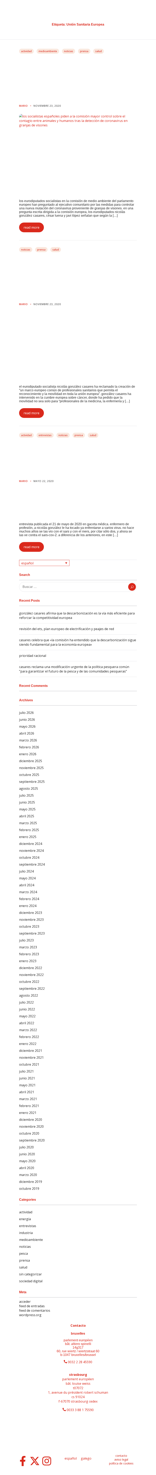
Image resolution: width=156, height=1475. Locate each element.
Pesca (23, 1253)
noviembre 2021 (31, 1057)
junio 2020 (27, 1154)
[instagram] (47, 1461)
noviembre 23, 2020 (47, 106)
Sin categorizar (30, 1274)
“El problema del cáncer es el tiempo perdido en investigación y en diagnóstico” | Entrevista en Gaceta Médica (77, 458)
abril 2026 (26, 733)
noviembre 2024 (31, 850)
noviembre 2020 (31, 1126)
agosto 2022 (28, 995)
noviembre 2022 (31, 975)
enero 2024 (27, 906)
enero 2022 (27, 1043)
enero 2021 (27, 1112)
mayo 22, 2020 (44, 481)
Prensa (84, 51)
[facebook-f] (23, 1461)
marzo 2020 (28, 1175)
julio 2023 (26, 940)
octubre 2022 (29, 981)
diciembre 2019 (30, 1181)
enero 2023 (27, 961)
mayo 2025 (27, 809)
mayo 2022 (27, 1016)
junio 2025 (27, 802)
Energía (25, 1219)
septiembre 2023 (32, 933)
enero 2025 (27, 837)
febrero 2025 (29, 830)
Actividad (26, 51)
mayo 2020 (27, 1161)
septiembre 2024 (32, 864)
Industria (26, 1233)
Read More (31, 227)
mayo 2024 (27, 878)
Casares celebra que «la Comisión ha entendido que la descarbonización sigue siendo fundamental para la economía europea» (77, 642)
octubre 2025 (29, 774)
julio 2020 (26, 1147)
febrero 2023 (29, 954)
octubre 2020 (29, 1133)
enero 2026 (27, 754)
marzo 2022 (28, 1030)
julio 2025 (26, 795)
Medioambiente (48, 51)
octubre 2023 (29, 926)
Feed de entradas (32, 1306)
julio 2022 (26, 1002)
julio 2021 (26, 1071)
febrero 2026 (29, 747)
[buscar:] (78, 587)
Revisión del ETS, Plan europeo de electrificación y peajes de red (66, 629)
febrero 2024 (29, 899)
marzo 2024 (28, 892)
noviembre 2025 (31, 768)
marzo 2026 (28, 740)
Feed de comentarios (34, 1310)
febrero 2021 (29, 1106)
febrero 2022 (29, 1037)
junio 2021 (27, 1078)
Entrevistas (45, 435)
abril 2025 (26, 816)
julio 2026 (26, 712)
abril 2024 (26, 885)
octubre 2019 (29, 1188)
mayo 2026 (27, 726)
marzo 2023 (28, 947)
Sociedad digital (30, 1281)
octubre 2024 (29, 857)
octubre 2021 (29, 1064)
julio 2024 (26, 871)
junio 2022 (27, 1009)
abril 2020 (26, 1168)
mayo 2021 (27, 1085)
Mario (24, 106)
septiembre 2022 (32, 988)
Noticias (68, 51)
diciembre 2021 (30, 1050)
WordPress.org (30, 1315)
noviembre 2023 (31, 919)
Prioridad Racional (32, 655)
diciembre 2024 (30, 843)
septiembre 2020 (32, 1140)
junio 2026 (27, 719)
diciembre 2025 (30, 761)
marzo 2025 (28, 823)
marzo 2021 (28, 1099)
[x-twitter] (35, 1461)
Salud (98, 51)
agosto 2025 (28, 788)
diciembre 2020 (30, 1119)
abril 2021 (26, 1092)
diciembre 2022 (30, 968)
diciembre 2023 (30, 912)
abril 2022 (26, 1023)
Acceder (25, 1301)
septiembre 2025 (32, 781)
